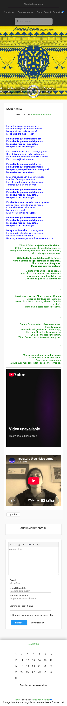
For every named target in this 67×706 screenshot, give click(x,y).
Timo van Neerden (41, 699)
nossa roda (29, 91)
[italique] (15, 545)
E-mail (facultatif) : (19, 588)
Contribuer (8, 12)
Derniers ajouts (25, 12)
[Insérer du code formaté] (38, 545)
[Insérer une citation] (34, 545)
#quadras (13, 514)
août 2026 (34, 644)
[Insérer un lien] (30, 545)
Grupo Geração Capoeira (49, 12)
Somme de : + (21, 606)
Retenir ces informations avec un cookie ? (34, 615)
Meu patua (14, 109)
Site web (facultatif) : (20, 595)
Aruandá (15, 91)
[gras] (10, 545)
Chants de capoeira (34, 4)
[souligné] (19, 545)
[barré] (24, 545)
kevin (17, 699)
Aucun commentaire (40, 114)
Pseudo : (14, 580)
